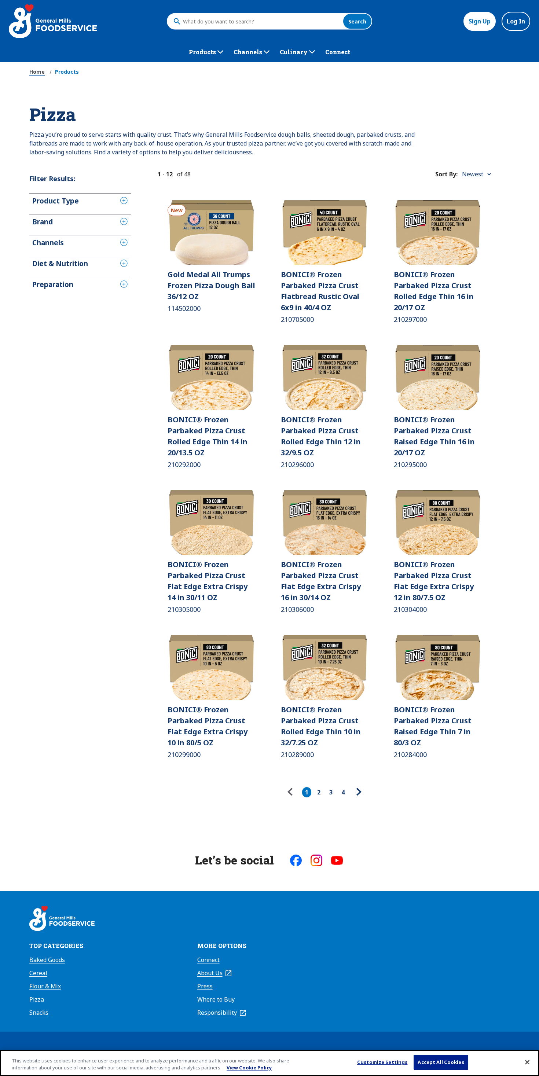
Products (67, 71)
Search (357, 21)
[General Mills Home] (62, 919)
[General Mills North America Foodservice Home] (53, 21)
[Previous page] (292, 792)
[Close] (527, 1062)
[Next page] (358, 792)
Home (37, 71)
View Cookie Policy (249, 1068)
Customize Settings (382, 1062)
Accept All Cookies (441, 1062)
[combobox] (261, 21)
